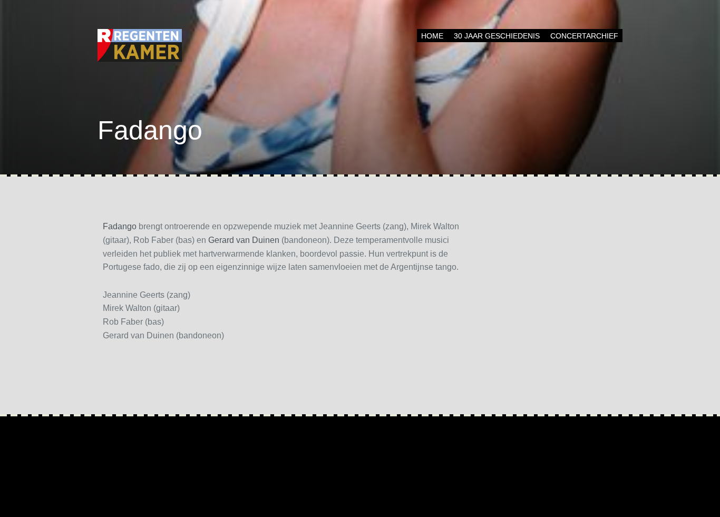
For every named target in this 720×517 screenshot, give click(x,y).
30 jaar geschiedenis (497, 36)
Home (432, 36)
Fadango (120, 226)
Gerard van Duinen (243, 240)
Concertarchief (584, 36)
